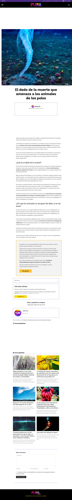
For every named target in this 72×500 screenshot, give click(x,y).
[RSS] (25, 313)
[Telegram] (44, 111)
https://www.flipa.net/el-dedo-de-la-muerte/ (29, 293)
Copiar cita (20, 296)
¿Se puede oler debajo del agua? (47, 432)
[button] (68, 5)
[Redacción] (33, 106)
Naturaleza (18, 320)
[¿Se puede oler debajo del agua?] (48, 424)
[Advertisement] (36, 18)
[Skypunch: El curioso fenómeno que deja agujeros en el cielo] (24, 394)
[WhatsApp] (41, 111)
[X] (4, 1)
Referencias (17, 280)
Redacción (37, 106)
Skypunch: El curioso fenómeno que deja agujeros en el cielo (23, 403)
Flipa (14, 320)
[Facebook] (2, 1)
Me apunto (25, 271)
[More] (47, 111)
